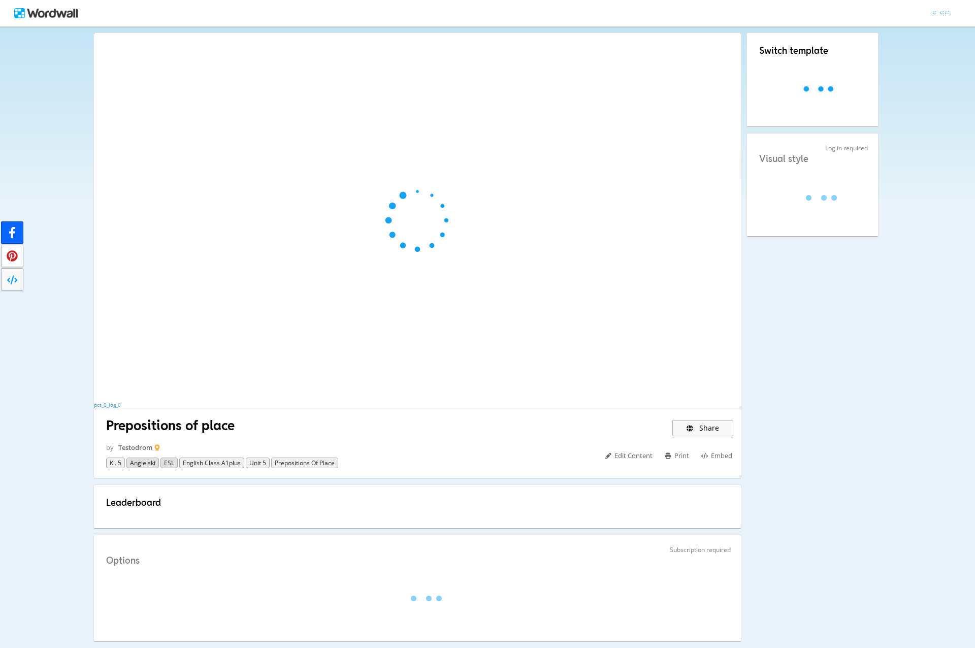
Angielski (142, 463)
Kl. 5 (115, 463)
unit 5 (257, 463)
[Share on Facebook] (12, 232)
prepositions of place (305, 463)
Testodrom (135, 447)
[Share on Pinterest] (12, 256)
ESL (169, 463)
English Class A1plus (212, 463)
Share (708, 428)
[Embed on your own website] (12, 279)
